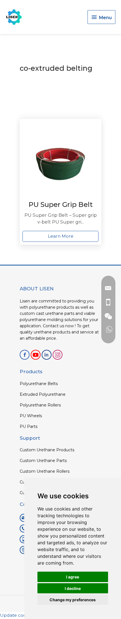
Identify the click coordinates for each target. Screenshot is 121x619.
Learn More (60, 236)
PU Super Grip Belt (60, 204)
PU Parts (28, 426)
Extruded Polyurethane (43, 394)
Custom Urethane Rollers (45, 471)
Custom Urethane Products (47, 449)
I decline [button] (73, 588)
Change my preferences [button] (73, 599)
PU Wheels (31, 415)
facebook (25, 355)
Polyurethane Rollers (40, 405)
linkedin (46, 355)
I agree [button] (72, 576)
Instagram (57, 355)
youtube (36, 355)
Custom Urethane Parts (43, 460)
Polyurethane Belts (39, 383)
